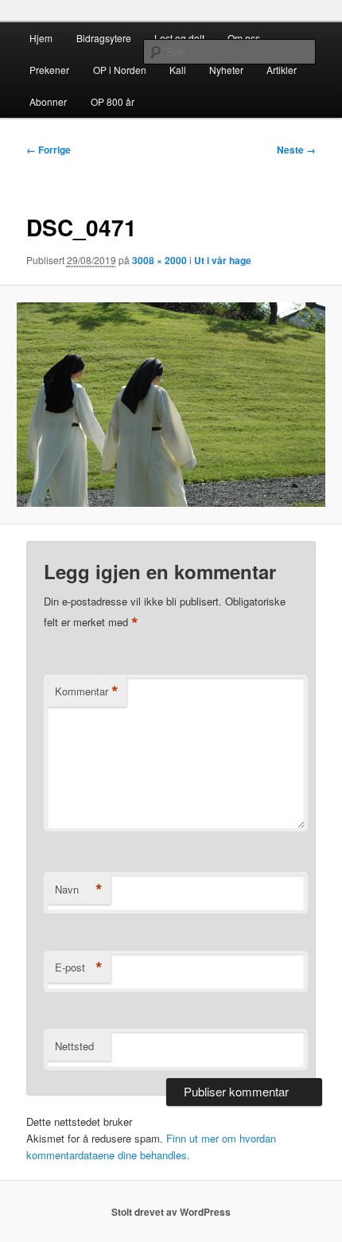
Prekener (49, 69)
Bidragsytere (103, 38)
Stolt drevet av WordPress (171, 1212)
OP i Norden (119, 69)
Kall (177, 69)
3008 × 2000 (159, 260)
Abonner (48, 101)
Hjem (40, 38)
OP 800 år (112, 101)
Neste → (296, 149)
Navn (79, 889)
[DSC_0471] (171, 405)
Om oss (243, 38)
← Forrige (48, 149)
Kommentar (87, 691)
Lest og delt (179, 38)
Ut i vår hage (222, 260)
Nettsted (74, 1045)
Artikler (281, 69)
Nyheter (226, 69)
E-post (79, 967)
